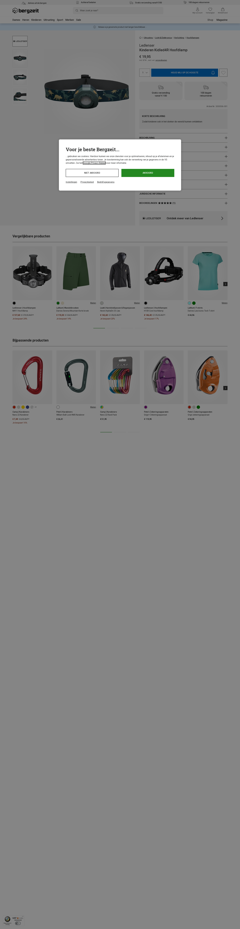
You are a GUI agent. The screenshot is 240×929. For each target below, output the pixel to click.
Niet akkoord (92, 173)
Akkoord (148, 173)
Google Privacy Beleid (94, 163)
